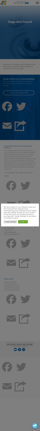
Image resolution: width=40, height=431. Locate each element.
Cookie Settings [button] (10, 222)
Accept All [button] (23, 222)
